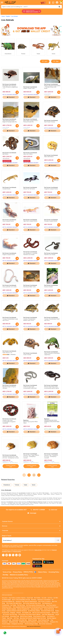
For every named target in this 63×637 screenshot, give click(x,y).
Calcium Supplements (23, 609)
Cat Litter (44, 598)
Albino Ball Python (49, 156)
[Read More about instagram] (10, 555)
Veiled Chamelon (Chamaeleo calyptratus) (52, 354)
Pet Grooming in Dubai (31, 624)
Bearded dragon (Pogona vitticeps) (9, 387)
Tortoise (23, 53)
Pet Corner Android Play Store (31, 603)
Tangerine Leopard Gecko (51, 188)
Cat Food (50, 598)
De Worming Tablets (34, 610)
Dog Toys (9, 618)
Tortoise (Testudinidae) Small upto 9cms (51, 319)
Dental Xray (55, 612)
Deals (20, 599)
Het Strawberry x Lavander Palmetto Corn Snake (30, 254)
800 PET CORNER (39, 509)
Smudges (8, 599)
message (33, 513)
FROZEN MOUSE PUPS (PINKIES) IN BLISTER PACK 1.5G (51, 422)
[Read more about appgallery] (37, 566)
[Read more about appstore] (37, 562)
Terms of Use (37, 550)
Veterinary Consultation (44, 599)
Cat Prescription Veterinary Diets (35, 605)
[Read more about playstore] (49, 562)
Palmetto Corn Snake (49, 254)
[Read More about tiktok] (19, 555)
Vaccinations (47, 612)
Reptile (8, 16)
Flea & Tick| (15, 599)
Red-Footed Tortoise (49, 121)
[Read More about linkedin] (16, 555)
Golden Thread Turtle (29, 88)
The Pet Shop (21, 605)
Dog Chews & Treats (39, 616)
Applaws (8, 610)
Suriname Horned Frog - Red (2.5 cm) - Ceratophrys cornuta (11, 457)
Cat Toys (16, 618)
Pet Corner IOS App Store (14, 603)
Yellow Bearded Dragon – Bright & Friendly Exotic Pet (10, 121)
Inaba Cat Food (41, 618)
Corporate (5, 530)
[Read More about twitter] (13, 555)
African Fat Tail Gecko (29, 188)
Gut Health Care (26, 612)
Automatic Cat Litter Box (19, 620)
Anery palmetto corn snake (9, 286)
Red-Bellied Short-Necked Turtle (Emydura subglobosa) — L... (10, 87)
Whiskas (18, 612)
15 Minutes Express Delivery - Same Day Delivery (34, 622)
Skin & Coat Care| (37, 612)
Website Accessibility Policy (19, 575)
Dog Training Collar (43, 620)
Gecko (53, 53)
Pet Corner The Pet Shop (9, 614)
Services (4, 526)
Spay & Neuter (36, 614)
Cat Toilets (13, 605)
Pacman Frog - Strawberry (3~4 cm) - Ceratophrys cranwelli (51, 456)
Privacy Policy (17, 551)
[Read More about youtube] (6, 555)
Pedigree (12, 612)
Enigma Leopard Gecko (9, 254)
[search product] (59, 7)
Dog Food (5, 598)
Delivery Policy (28, 572)
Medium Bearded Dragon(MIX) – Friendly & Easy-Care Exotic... (52, 87)
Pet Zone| (44, 610)
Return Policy (42, 572)
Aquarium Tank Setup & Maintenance (26, 601)
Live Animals (14, 16)
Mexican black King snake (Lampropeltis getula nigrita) (51, 387)
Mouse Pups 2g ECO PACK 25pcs (30, 422)
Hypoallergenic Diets (37, 609)
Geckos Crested (48, 286)
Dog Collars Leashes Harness (17, 598)
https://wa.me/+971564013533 (33, 626)
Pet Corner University (45, 624)
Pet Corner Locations (44, 601)
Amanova (24, 610)
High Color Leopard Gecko (30, 221)
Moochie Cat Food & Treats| (28, 618)
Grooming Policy (54, 572)
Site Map (5, 575)
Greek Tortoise (27, 354)
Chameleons (8, 53)
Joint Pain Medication (48, 614)
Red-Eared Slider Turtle (29, 286)
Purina (7, 612)
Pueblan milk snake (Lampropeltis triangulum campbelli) (9, 422)
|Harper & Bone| (16, 610)
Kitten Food (50, 610)
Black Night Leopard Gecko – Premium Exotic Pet (31, 121)
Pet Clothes (37, 598)
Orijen (4, 610)
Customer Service (7, 521)
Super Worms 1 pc (7, 352)
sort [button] (45, 61)
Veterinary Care (13, 622)
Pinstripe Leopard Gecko (50, 221)
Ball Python (5, 154)
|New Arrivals (26, 599)
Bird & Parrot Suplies (26, 616)
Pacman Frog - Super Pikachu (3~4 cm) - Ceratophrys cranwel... (31, 456)
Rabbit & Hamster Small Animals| (31, 607)
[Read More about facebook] (3, 555)
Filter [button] (57, 61)
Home (3, 16)
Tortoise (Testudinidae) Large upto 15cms (10, 319)
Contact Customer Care (11, 466)
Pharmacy (34, 599)
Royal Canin (29, 598)
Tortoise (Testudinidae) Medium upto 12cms (29, 319)
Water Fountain (32, 620)
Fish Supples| (16, 607)
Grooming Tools (14, 616)
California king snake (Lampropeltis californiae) (30, 387)
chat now (54, 509)
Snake (38, 53)
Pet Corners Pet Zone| (25, 614)
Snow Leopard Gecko (8, 221)
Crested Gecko (6, 188)
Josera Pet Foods (48, 609)
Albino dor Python (28, 154)
